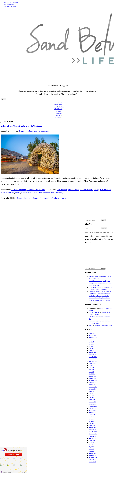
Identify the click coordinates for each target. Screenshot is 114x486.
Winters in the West (46, 193)
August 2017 (92, 440)
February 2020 (92, 376)
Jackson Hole (73, 189)
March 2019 (92, 399)
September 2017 (93, 438)
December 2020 (93, 357)
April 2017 (91, 449)
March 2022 (92, 333)
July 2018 (91, 417)
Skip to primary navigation (11, 2)
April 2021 (91, 348)
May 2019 (91, 395)
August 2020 (92, 363)
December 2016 (93, 457)
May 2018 (91, 421)
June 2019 (91, 393)
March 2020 (92, 374)
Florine (90, 325)
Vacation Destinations (36, 189)
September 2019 (93, 387)
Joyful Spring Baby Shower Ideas (103, 325)
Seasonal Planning (18, 189)
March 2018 (92, 425)
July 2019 (91, 391)
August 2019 (92, 389)
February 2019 (92, 402)
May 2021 (91, 346)
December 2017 (93, 432)
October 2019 (92, 384)
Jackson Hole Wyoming (89, 189)
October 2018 (92, 410)
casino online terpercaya (95, 321)
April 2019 (91, 397)
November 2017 (93, 434)
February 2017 (92, 453)
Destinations (62, 189)
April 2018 (91, 423)
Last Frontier (105, 189)
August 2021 (92, 339)
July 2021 (91, 342)
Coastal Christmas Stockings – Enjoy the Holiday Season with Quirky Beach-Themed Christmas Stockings (100, 283)
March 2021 (92, 350)
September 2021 (93, 337)
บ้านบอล (91, 316)
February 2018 (92, 427)
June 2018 (91, 419)
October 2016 (92, 462)
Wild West (10, 193)
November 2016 (93, 459)
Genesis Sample (23, 198)
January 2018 (92, 429)
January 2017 (92, 455)
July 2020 (91, 365)
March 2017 (92, 451)
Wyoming (59, 193)
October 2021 (92, 335)
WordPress (55, 198)
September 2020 (93, 361)
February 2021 (92, 352)
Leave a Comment (41, 131)
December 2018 (93, 406)
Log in (63, 198)
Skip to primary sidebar (10, 6)
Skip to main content (9, 4)
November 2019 (93, 382)
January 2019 (92, 404)
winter (17, 193)
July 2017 (91, 442)
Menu (4, 99)
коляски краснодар (94, 312)
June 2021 (91, 344)
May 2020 (91, 369)
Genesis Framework (41, 198)
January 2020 (92, 378)
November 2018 (93, 408)
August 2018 (92, 414)
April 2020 (91, 372)
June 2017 (91, 444)
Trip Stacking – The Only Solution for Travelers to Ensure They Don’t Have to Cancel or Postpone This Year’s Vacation (99, 298)
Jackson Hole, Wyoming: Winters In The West (21, 126)
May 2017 (91, 447)
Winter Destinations (29, 193)
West (3, 193)
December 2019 (93, 380)
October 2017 (92, 436)
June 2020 (91, 367)
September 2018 (93, 412)
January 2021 (92, 354)
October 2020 (92, 359)
